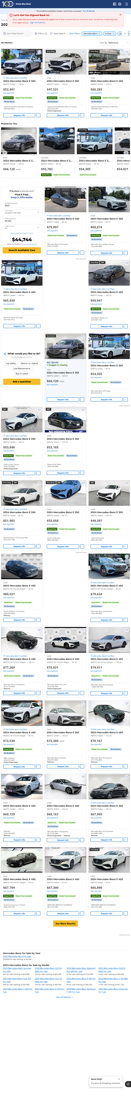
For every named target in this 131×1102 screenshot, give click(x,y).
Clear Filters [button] (74, 33)
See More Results (65, 923)
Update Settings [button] (31, 244)
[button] (114, 4)
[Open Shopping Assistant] (128, 1084)
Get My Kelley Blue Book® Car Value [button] (22, 233)
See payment (8, 93)
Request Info (19, 115)
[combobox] (16, 33)
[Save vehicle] (39, 52)
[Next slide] (126, 153)
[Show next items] (125, 33)
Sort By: (103, 42)
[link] (9, 101)
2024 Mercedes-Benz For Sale (17, 956)
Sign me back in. (38, 22)
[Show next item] (81, 346)
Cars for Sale (6, 20)
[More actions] (38, 115)
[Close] (119, 1079)
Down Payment (10, 218)
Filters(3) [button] (42, 33)
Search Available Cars (22, 250)
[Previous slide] (4, 153)
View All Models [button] (63, 997)
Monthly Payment (11, 203)
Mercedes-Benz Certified (16, 78)
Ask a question (22, 381)
